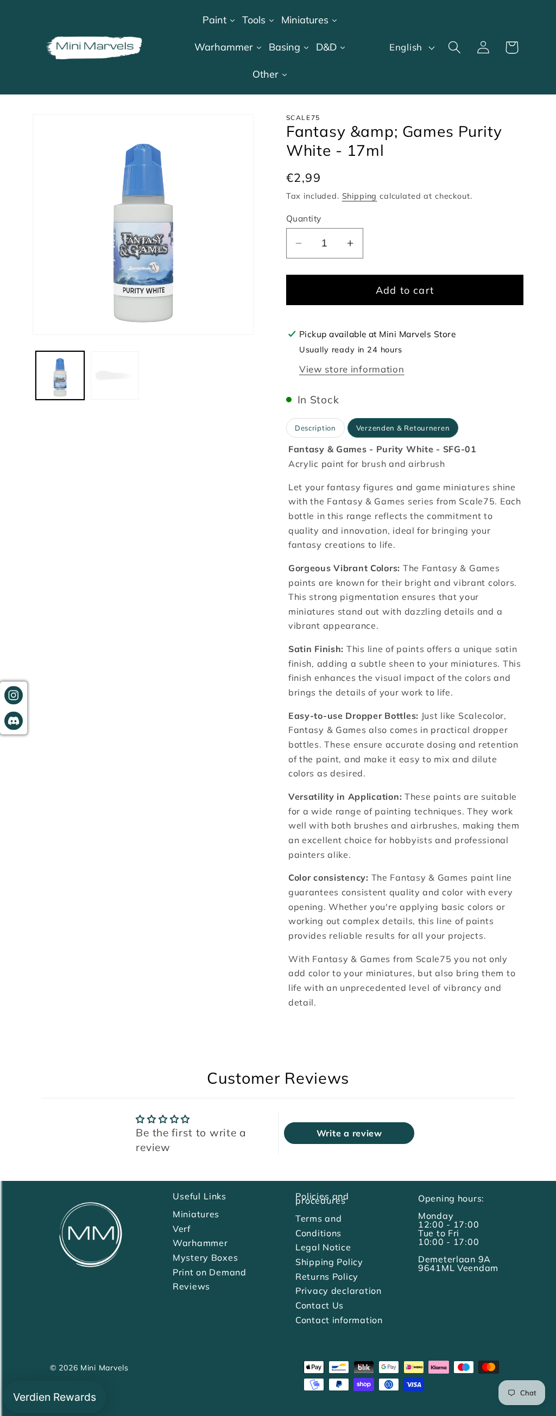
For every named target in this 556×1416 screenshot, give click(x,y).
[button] (454, 47)
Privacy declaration (338, 1290)
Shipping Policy (329, 1261)
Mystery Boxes (205, 1257)
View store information (352, 369)
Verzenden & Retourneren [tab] (403, 427)
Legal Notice (323, 1247)
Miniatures (196, 1214)
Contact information (339, 1319)
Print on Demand (210, 1272)
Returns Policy (326, 1276)
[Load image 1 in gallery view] (60, 375)
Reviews (191, 1286)
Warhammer (200, 1242)
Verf (182, 1228)
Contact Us (319, 1305)
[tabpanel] (404, 726)
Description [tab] (315, 427)
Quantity (303, 218)
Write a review (349, 1133)
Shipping (359, 196)
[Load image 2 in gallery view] (115, 375)
